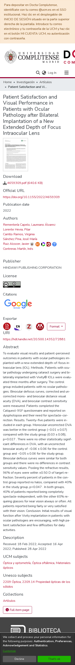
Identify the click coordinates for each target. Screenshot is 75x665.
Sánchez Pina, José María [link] (20, 239)
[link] (23, 183)
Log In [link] (52, 73)
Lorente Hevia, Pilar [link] (16, 229)
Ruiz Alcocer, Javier (16, 244)
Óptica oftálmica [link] (43, 563)
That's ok (54, 659)
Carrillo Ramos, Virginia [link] (19, 234)
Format (55, 326)
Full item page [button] (19, 610)
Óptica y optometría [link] (17, 563)
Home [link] (7, 82)
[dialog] (37, 649)
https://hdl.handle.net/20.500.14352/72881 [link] (34, 339)
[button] (37, 72)
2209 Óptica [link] (12, 582)
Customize (9, 651)
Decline (19, 659)
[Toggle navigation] (66, 73)
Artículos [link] (45, 82)
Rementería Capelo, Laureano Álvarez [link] (29, 225)
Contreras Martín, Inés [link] (18, 249)
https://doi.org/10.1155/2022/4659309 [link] (31, 197)
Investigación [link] (26, 82)
